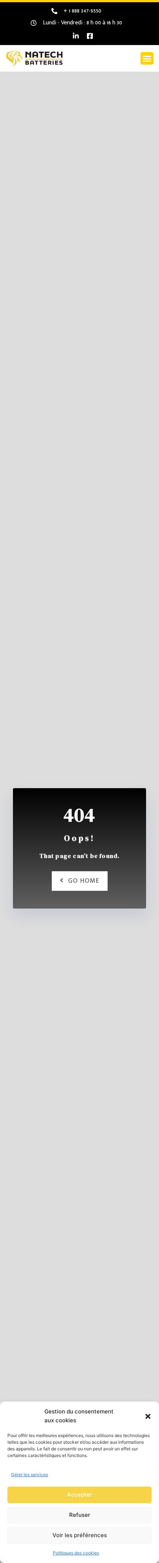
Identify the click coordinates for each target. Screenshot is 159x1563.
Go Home (83, 880)
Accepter (79, 1494)
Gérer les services (29, 1474)
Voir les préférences (80, 1535)
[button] (148, 1416)
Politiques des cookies (76, 1553)
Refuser (79, 1514)
